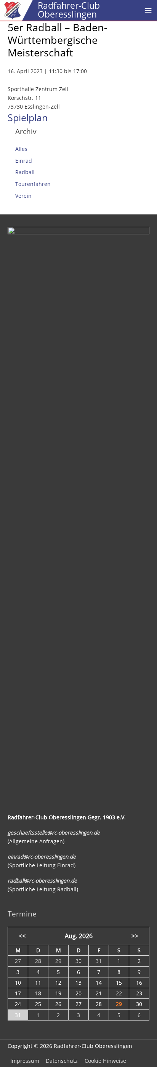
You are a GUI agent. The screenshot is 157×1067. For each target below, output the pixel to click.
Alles (21, 148)
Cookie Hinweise (105, 1060)
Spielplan (28, 117)
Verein (23, 195)
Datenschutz (62, 1060)
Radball (25, 172)
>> (134, 935)
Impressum (24, 1060)
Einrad (23, 160)
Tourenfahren (33, 183)
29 (119, 1004)
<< (22, 935)
